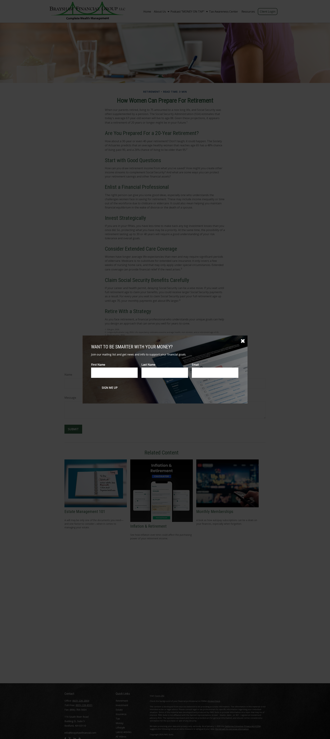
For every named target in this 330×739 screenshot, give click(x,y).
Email (195, 364)
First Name (98, 364)
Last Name (148, 364)
